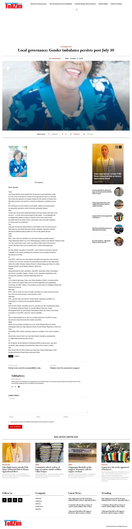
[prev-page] (116, 147)
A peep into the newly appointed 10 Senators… (115, 468)
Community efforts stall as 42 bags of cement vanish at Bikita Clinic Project (102, 191)
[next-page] (120, 147)
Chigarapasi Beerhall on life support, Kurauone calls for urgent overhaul (101, 204)
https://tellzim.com (16, 379)
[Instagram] (10, 500)
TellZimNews (56, 58)
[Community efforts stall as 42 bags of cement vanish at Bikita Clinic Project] (119, 192)
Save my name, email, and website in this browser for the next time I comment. (32, 422)
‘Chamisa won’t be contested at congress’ (65, 368)
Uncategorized (66, 47)
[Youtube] (19, 386)
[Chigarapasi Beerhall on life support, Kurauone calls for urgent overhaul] (119, 204)
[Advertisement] (66, 26)
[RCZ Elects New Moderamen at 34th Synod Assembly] (119, 229)
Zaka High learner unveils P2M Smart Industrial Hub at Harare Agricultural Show (107, 176)
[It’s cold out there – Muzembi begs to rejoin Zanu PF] (119, 241)
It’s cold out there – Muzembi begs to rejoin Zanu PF (101, 241)
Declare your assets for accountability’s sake (24, 368)
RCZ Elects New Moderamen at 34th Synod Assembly (102, 229)
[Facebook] (12, 386)
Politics (16, 356)
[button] (77, 9)
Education (6, 464)
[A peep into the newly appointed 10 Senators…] (119, 216)
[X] (15, 386)
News (37, 464)
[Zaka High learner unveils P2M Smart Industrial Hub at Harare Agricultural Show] (108, 164)
